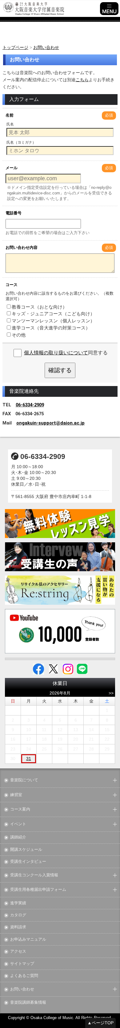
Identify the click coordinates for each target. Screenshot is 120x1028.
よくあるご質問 (24, 976)
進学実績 (18, 903)
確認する (60, 370)
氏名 (10, 124)
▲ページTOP (100, 1022)
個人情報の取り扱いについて (56, 352)
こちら (82, 79)
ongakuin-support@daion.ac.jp (50, 423)
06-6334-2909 (30, 405)
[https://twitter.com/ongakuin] (53, 668)
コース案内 (20, 809)
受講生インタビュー (28, 862)
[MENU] (109, 8)
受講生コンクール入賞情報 (34, 875)
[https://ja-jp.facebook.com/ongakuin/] (38, 668)
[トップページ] (50, 8)
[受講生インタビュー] (60, 556)
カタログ (18, 915)
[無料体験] (60, 523)
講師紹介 (18, 837)
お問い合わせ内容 (22, 247)
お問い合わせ (22, 989)
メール (12, 167)
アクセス (18, 952)
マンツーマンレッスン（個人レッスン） (53, 320)
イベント (18, 824)
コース (12, 284)
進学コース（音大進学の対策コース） (51, 327)
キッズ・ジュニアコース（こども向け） (53, 313)
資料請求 (18, 927)
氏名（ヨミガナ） (21, 142)
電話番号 (14, 213)
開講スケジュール (26, 850)
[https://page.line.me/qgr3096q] (82, 668)
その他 (19, 334)
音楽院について (24, 780)
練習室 (16, 795)
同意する (66, 352)
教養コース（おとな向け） (39, 306)
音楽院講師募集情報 (28, 1003)
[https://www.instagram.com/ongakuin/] (68, 668)
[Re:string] (60, 590)
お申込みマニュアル (28, 940)
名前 (10, 115)
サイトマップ (22, 964)
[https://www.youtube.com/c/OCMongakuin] (60, 631)
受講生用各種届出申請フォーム (38, 890)
